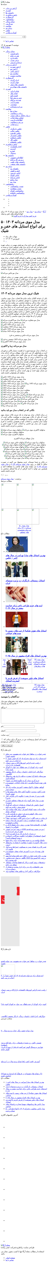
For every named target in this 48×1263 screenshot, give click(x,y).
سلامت (8, 26)
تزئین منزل (14, 60)
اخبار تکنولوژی (15, 147)
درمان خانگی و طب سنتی (20, 116)
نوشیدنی (13, 104)
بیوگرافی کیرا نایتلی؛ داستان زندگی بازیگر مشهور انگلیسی (23, 1016)
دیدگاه (4, 708)
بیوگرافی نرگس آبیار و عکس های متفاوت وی (23, 871)
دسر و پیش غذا (16, 98)
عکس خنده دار (16, 135)
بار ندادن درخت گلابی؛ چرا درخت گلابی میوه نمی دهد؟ (26, 818)
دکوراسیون (14, 54)
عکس (8, 30)
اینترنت (13, 149)
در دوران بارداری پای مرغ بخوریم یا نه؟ (21, 834)
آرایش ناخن (14, 71)
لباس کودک (14, 175)
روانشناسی (10, 19)
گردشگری (10, 17)
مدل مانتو (14, 180)
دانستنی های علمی (17, 162)
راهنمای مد (14, 169)
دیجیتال (13, 153)
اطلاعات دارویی (16, 120)
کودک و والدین (11, 33)
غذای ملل (14, 93)
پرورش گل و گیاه (17, 160)
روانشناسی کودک (17, 191)
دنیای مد (9, 28)
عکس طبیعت (15, 133)
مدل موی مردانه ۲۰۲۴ (20, 464)
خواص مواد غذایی (17, 118)
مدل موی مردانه (7, 479)
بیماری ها (13, 111)
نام (2, 726)
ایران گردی (14, 80)
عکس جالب (14, 131)
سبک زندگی (10, 22)
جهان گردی (14, 82)
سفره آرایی (14, 102)
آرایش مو (13, 69)
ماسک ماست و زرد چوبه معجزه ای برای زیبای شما (25, 840)
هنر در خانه (14, 56)
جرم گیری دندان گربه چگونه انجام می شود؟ (22, 781)
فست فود (14, 96)
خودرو (12, 151)
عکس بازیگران (16, 129)
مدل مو (13, 182)
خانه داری (14, 58)
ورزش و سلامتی (16, 122)
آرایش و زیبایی (11, 8)
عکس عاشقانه (16, 142)
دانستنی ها (10, 13)
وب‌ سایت (5, 735)
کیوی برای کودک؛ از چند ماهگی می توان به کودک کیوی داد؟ (23, 1004)
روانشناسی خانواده (17, 193)
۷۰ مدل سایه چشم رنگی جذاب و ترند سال (17, 1031)
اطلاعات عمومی (16, 158)
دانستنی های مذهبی (17, 164)
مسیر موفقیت (15, 189)
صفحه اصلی (10, 1258)
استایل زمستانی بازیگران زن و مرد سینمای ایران (24, 1087)
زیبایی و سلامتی (16, 113)
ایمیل (3, 731)
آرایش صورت (15, 67)
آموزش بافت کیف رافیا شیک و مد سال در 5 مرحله (20, 1062)
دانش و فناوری (11, 15)
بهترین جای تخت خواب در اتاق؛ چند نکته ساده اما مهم (26, 856)
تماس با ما (10, 41)
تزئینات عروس (16, 62)
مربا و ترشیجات (16, 107)
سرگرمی (9, 24)
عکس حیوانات (15, 138)
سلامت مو (14, 74)
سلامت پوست (15, 76)
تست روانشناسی (16, 186)
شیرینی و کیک (15, 100)
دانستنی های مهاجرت (18, 87)
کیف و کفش (15, 171)
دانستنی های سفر (17, 85)
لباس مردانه (15, 177)
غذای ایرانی (14, 91)
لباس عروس (15, 173)
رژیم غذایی (14, 124)
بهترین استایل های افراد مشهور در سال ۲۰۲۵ (26, 656)
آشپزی (8, 11)
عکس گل (14, 140)
